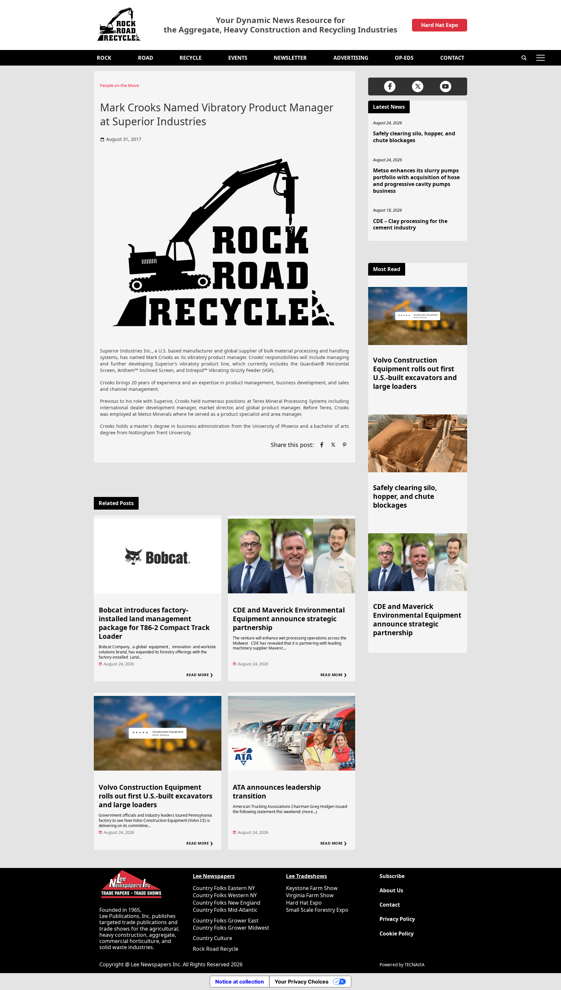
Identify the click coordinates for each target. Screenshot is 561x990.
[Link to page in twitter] (333, 444)
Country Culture (212, 938)
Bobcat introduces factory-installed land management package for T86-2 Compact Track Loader (154, 623)
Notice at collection (239, 981)
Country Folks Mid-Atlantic (225, 909)
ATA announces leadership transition (277, 791)
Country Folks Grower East (225, 920)
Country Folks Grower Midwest (231, 927)
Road (145, 57)
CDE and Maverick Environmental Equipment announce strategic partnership (289, 618)
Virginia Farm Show (310, 895)
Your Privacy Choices (302, 981)
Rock (104, 57)
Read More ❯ (199, 674)
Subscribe (392, 876)
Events (237, 57)
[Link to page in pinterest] (344, 444)
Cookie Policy (397, 934)
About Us (391, 890)
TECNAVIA (415, 965)
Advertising (350, 57)
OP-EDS (404, 57)
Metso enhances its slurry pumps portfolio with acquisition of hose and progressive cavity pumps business (416, 180)
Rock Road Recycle (215, 948)
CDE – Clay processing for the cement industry (410, 224)
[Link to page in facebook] (322, 444)
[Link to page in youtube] (445, 86)
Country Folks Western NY (225, 895)
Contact (452, 57)
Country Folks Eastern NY (224, 888)
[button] (524, 57)
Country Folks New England (226, 902)
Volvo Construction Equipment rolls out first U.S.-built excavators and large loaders (155, 796)
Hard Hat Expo (439, 25)
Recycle (191, 57)
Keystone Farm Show (312, 888)
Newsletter (290, 57)
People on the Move (119, 85)
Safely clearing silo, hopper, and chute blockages (414, 137)
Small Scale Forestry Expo (317, 909)
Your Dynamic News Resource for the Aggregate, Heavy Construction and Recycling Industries (280, 25)
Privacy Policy (397, 919)
